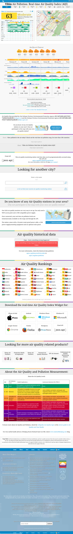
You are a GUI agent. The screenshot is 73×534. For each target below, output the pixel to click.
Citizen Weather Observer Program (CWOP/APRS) (36, 505)
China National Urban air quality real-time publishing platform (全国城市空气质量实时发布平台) (36, 509)
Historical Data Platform (9, 483)
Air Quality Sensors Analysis (10, 470)
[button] (57, 21)
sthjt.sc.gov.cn (23, 120)
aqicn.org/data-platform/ (36, 255)
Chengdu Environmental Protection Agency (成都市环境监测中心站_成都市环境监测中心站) (36, 507)
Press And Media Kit (8, 460)
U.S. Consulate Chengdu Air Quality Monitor (36, 510)
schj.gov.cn (18, 118)
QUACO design (33, 492)
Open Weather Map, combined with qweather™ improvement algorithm (42, 470)
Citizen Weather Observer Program (39, 473)
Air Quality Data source (8, 476)
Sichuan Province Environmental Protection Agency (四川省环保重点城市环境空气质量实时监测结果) (36, 503)
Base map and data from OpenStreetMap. (40, 487)
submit (49, 523)
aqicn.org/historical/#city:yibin (36, 253)
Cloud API (60, 325)
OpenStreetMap (62, 35)
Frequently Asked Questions (12, 473)
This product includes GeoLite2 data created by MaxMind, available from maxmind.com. (42, 463)
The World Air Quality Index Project (62, 457)
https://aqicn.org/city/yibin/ (36, 147)
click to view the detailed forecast (36, 110)
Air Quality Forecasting (8, 479)
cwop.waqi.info (34, 474)
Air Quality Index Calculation (10, 478)
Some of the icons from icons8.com (39, 483)
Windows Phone (44, 313)
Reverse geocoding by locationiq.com (39, 485)
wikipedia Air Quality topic (46, 425)
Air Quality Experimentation (10, 468)
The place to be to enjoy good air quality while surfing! (41, 489)
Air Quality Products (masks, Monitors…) (13, 480)
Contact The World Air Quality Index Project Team (14, 458)
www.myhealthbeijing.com (58, 432)
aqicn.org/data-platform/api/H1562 (42, 160)
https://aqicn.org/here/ (36, 141)
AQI (3, 11)
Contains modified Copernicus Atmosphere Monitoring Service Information (41, 477)
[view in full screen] (32, 11)
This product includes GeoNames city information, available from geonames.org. (42, 466)
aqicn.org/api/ (53, 162)
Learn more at (56, 127)
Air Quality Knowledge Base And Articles (13, 467)
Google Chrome (12, 326)
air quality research (9, 464)
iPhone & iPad (12, 313)
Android (28, 313)
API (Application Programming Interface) (13, 482)
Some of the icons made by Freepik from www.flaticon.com (40, 480)
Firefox (28, 326)
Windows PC (60, 313)
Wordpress (44, 326)
